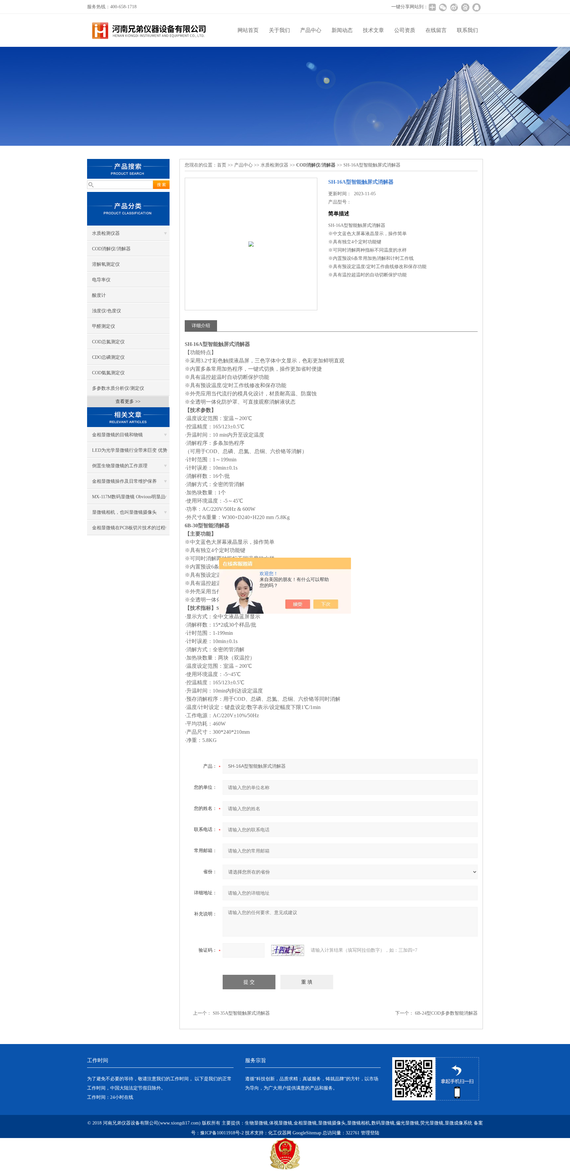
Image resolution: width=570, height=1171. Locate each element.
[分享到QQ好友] (476, 7)
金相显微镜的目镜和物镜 (117, 434)
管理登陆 (370, 1132)
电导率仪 (101, 279)
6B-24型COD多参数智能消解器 (446, 1013)
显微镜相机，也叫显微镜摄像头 (124, 512)
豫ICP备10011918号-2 (222, 1132)
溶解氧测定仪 (106, 264)
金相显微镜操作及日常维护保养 (124, 481)
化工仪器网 (279, 1132)
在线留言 (436, 30)
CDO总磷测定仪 (108, 357)
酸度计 (99, 295)
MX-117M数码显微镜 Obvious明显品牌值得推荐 (128, 499)
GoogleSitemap (307, 1132)
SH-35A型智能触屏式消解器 (241, 1013)
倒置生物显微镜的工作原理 (119, 465)
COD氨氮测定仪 (108, 372)
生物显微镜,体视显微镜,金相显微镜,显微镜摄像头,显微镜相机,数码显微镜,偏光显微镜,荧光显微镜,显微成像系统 (358, 1123)
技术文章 (373, 30)
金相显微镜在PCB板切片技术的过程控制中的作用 (128, 530)
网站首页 (248, 30)
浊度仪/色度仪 (106, 310)
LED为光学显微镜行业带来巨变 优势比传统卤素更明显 (129, 453)
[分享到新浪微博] (454, 7)
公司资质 (404, 30)
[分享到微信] (442, 7)
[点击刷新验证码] (287, 950)
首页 (221, 165)
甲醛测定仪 (103, 326)
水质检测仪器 (106, 233)
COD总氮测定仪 (108, 341)
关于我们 (279, 30)
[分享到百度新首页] (465, 7)
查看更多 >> (128, 401)
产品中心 (310, 30)
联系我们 (467, 30)
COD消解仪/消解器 (111, 248)
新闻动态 (342, 30)
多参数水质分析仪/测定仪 (118, 388)
